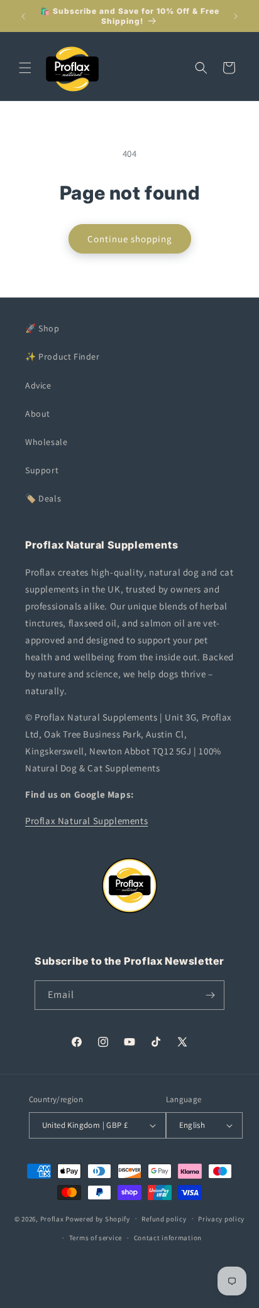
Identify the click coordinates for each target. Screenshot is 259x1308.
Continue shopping (129, 239)
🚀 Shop (42, 328)
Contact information (168, 1237)
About (37, 413)
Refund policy (163, 1218)
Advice (38, 385)
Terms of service (95, 1237)
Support (41, 470)
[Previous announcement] (23, 16)
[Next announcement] (236, 16)
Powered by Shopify (97, 1218)
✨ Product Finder (62, 356)
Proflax (52, 1218)
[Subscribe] (210, 995)
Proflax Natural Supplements (86, 821)
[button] (25, 68)
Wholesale (46, 442)
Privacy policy (221, 1218)
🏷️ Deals (43, 498)
